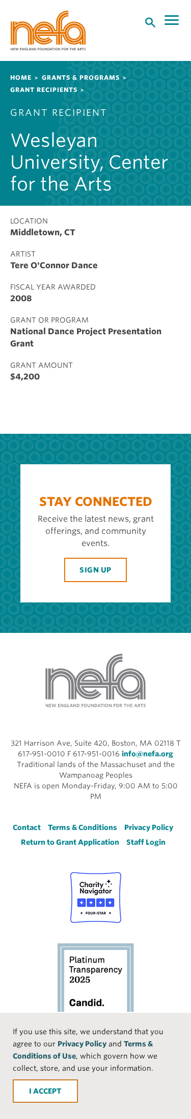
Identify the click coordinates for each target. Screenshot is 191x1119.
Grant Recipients (43, 89)
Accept (47, 1091)
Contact (27, 827)
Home (21, 77)
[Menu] (173, 20)
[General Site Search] (150, 21)
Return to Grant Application (70, 842)
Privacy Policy (82, 1044)
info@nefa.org (147, 754)
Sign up (95, 570)
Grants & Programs (81, 77)
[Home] (48, 30)
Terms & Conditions (82, 827)
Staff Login (146, 842)
